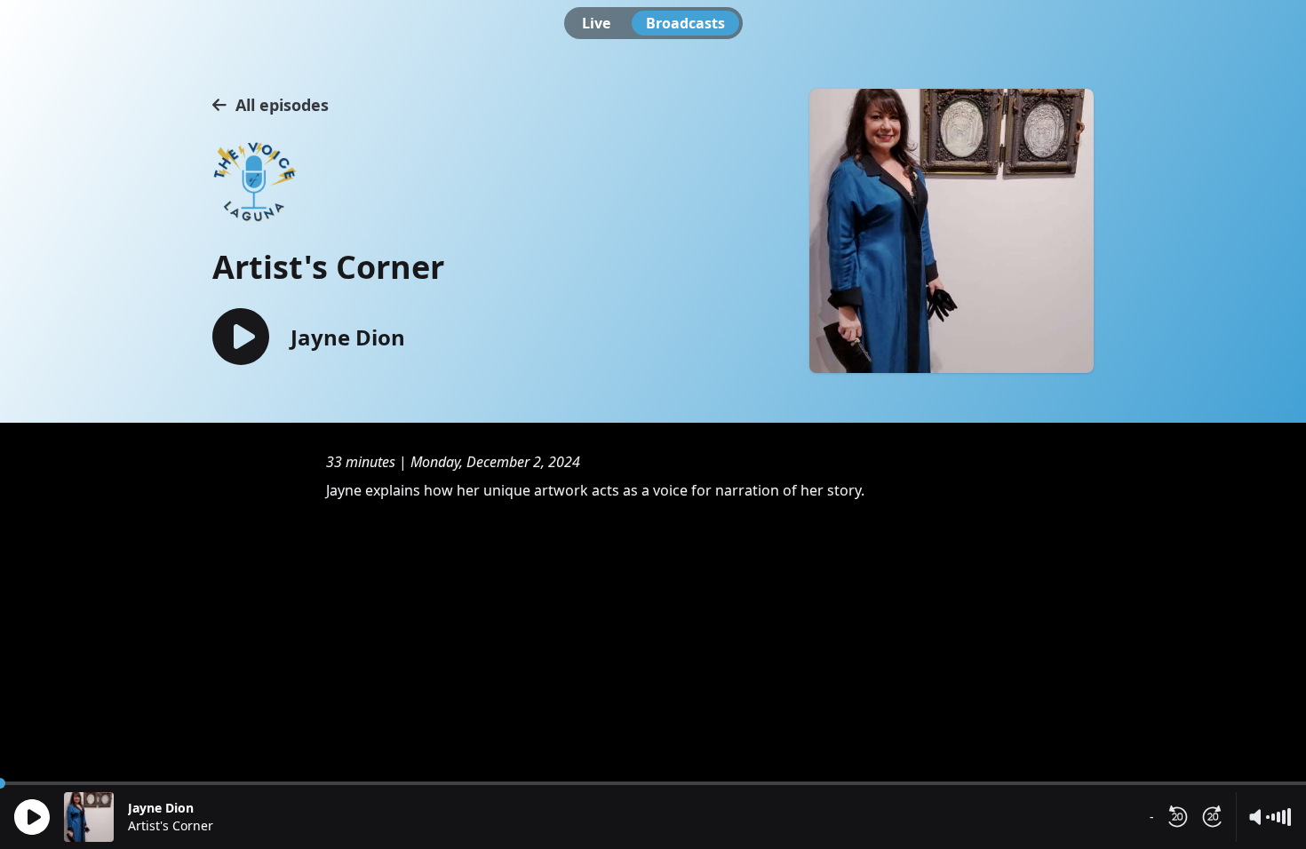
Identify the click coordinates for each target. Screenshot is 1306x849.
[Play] (32, 817)
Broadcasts (685, 23)
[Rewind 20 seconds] (1177, 817)
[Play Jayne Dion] (240, 338)
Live (596, 23)
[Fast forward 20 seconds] (1213, 817)
